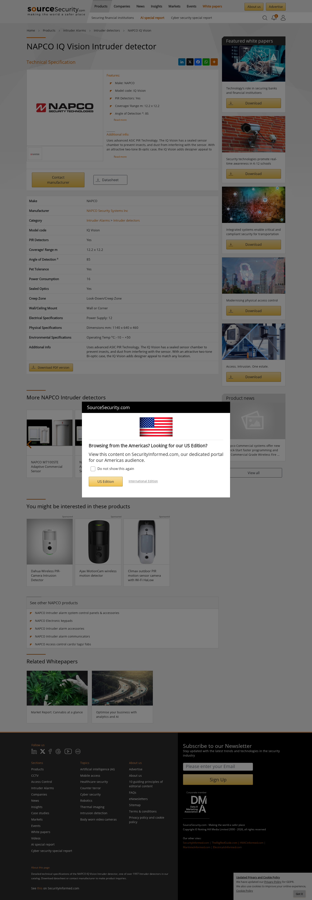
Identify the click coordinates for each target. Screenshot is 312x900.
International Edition (143, 481)
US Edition (105, 481)
